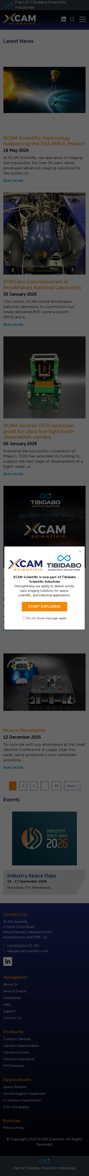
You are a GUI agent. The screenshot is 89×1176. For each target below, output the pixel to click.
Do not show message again (45, 618)
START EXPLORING (44, 606)
